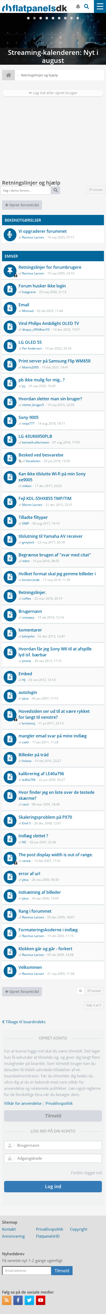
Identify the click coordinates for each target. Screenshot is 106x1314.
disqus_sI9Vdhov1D (36, 329)
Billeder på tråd (34, 755)
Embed (25, 674)
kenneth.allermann (35, 442)
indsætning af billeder (40, 892)
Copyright (78, 1229)
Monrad (27, 311)
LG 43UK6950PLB (35, 436)
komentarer (30, 630)
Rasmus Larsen (33, 237)
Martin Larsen (32, 505)
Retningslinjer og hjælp (31, 182)
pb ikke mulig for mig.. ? (42, 380)
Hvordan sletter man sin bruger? (50, 399)
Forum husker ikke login (42, 286)
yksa (25, 698)
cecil (25, 804)
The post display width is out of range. (56, 855)
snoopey (28, 617)
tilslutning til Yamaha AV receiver (51, 536)
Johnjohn (28, 636)
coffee (26, 598)
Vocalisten (33, 461)
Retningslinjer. (32, 592)
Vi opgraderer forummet (43, 231)
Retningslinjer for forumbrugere (50, 267)
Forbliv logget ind (86, 1172)
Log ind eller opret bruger (54, 92)
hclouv (26, 761)
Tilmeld (53, 1116)
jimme (26, 661)
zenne (26, 861)
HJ (23, 680)
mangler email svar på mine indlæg (53, 736)
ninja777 (28, 423)
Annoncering (13, 1236)
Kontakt (9, 1229)
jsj (23, 386)
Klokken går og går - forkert (45, 949)
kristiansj (28, 723)
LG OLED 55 (30, 342)
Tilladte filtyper (33, 517)
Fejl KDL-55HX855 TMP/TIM (45, 498)
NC (24, 842)
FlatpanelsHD (48, 1236)
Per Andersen (32, 348)
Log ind (53, 1186)
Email (24, 305)
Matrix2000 (30, 367)
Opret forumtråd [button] (23, 204)
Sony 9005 (29, 417)
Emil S (26, 823)
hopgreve (29, 292)
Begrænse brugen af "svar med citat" (55, 555)
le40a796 (29, 780)
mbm (26, 561)
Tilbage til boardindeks (25, 1021)
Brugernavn (30, 611)
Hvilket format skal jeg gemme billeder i (57, 574)
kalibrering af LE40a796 (41, 773)
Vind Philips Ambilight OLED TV (49, 323)
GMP (25, 523)
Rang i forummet (35, 911)
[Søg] (55, 190)
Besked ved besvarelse (41, 455)
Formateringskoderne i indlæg (48, 930)
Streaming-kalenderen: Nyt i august (53, 39)
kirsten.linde (31, 580)
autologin (28, 692)
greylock (28, 542)
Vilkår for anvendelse (22, 1103)
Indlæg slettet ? (33, 836)
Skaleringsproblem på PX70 (45, 817)
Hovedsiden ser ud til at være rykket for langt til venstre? (54, 714)
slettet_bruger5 (33, 405)
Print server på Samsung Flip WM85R (55, 361)
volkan (26, 486)
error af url (29, 873)
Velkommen (30, 967)
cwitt (25, 742)
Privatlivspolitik (59, 1103)
